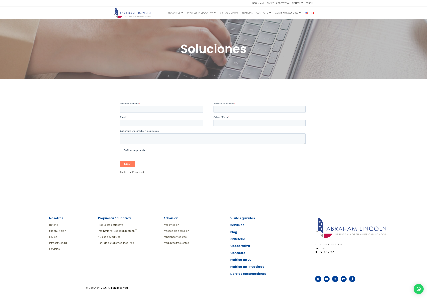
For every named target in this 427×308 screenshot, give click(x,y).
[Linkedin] (344, 279)
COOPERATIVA (283, 3)
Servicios (237, 225)
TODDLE (310, 3)
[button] (419, 289)
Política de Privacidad (132, 172)
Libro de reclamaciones (248, 274)
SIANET (270, 3)
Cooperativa (240, 246)
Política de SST (241, 260)
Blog (233, 232)
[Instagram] (335, 279)
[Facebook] (318, 279)
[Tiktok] (352, 279)
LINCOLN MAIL (257, 3)
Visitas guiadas (242, 218)
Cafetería (237, 239)
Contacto (237, 253)
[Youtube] (327, 279)
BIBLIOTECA (297, 3)
